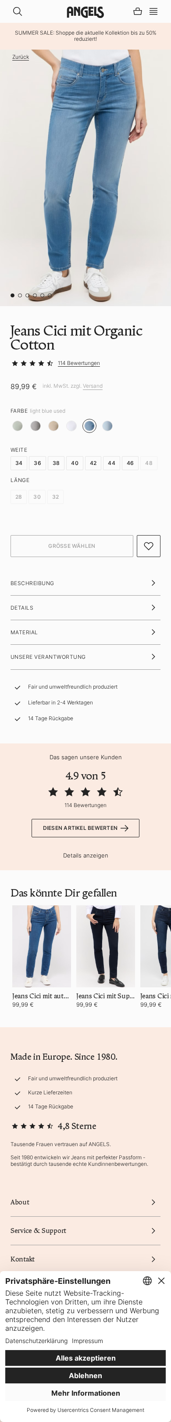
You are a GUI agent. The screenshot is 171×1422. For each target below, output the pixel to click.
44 (111, 463)
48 (148, 463)
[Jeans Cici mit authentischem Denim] (41, 946)
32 (55, 496)
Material (24, 632)
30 (36, 496)
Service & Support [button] (38, 1231)
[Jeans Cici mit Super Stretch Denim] (105, 946)
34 (18, 463)
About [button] (20, 1202)
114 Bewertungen (79, 363)
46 (130, 463)
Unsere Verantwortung (48, 657)
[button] (153, 10)
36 (37, 463)
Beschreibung (32, 583)
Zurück (20, 57)
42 (93, 463)
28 (18, 496)
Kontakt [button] (23, 1259)
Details (22, 607)
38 (56, 463)
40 (74, 463)
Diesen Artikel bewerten (80, 828)
